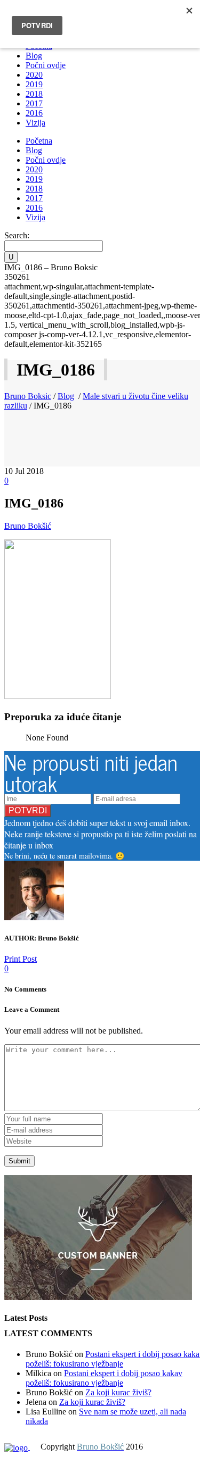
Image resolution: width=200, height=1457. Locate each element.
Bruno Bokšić (27, 525)
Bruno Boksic (27, 396)
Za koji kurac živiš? (118, 1392)
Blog (66, 396)
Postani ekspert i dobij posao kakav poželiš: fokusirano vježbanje (104, 1378)
